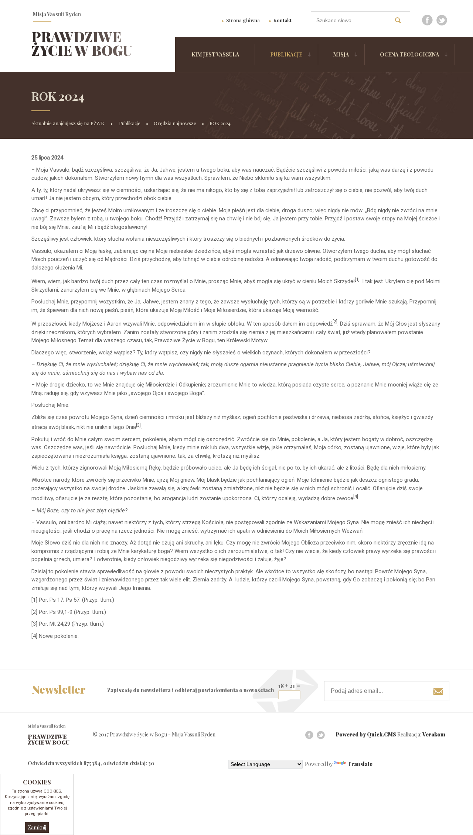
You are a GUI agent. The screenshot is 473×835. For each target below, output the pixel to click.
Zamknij (37, 827)
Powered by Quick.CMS (366, 734)
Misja (341, 54)
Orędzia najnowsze (175, 123)
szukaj (401, 20)
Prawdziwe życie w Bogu (81, 43)
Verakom (433, 734)
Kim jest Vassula (215, 54)
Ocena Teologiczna (409, 54)
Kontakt (282, 20)
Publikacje (286, 54)
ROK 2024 (220, 123)
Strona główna (243, 20)
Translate (359, 763)
